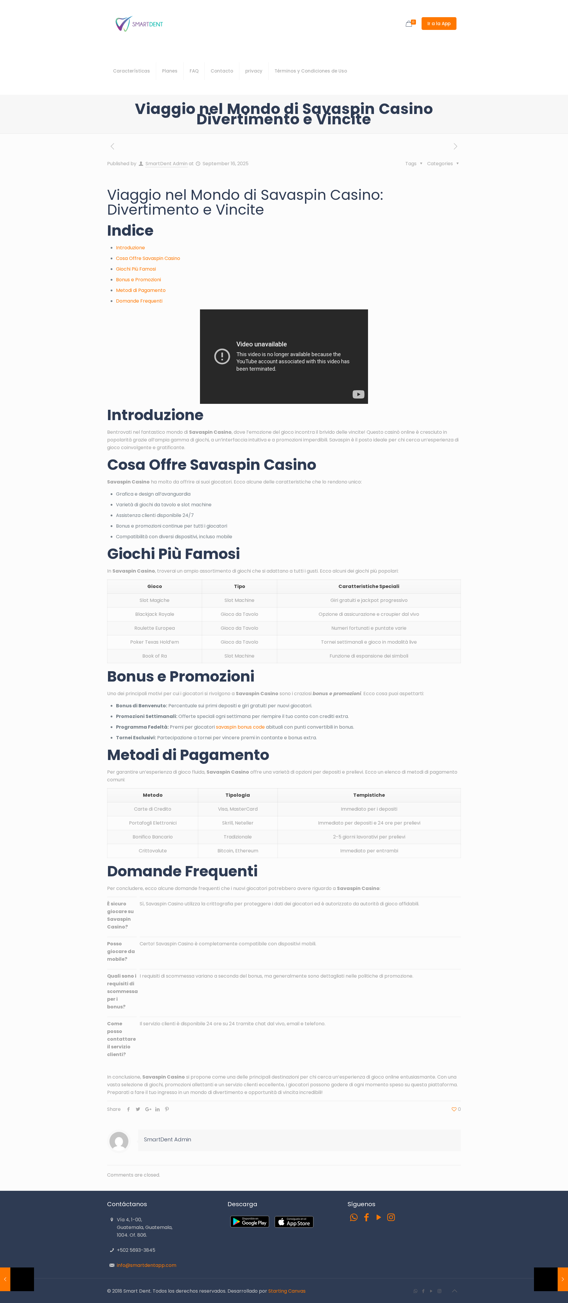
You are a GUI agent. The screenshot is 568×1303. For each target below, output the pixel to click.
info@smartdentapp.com (146, 1265)
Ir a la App (439, 23)
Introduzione (130, 247)
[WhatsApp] (354, 1217)
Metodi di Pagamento (141, 290)
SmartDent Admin (167, 163)
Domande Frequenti (139, 301)
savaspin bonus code (240, 727)
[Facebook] (366, 1217)
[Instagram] (391, 1217)
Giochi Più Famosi (136, 269)
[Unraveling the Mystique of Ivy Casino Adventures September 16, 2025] (551, 1279)
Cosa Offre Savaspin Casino (148, 258)
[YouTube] (378, 1217)
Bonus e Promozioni (138, 279)
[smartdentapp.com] (138, 23)
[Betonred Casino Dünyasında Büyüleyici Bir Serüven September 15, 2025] (17, 1279)
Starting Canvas (287, 1291)
